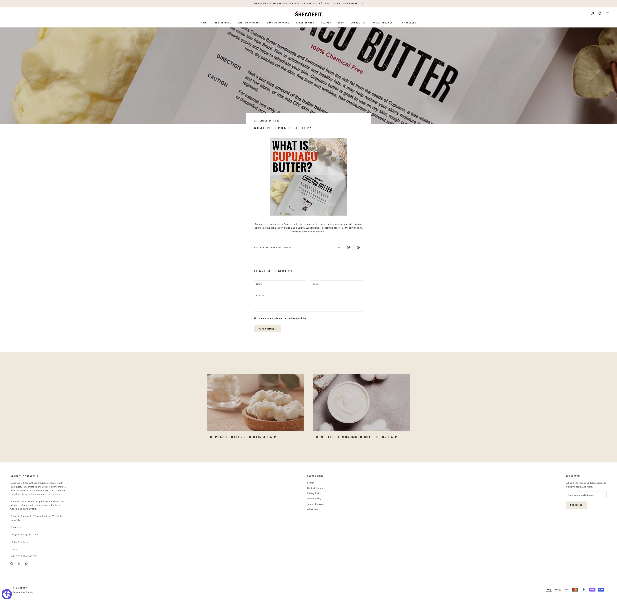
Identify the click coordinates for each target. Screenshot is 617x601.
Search (310, 482)
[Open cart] (607, 13)
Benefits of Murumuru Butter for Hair (356, 437)
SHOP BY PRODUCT (249, 23)
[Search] (600, 13)
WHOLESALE (409, 23)
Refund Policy (314, 498)
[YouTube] (26, 563)
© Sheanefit (20, 588)
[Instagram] (11, 563)
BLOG (341, 23)
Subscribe (576, 505)
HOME (204, 23)
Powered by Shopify (23, 592)
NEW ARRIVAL (223, 23)
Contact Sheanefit (316, 488)
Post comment (267, 329)
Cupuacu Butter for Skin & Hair (243, 437)
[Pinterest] (19, 563)
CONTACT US (358, 23)
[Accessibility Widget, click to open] (7, 594)
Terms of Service (315, 504)
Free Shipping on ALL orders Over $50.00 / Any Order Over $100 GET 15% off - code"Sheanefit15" (308, 3)
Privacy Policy (314, 493)
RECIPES (326, 23)
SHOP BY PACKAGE (278, 23)
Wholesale (312, 509)
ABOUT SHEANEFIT (384, 23)
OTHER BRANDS (305, 23)
